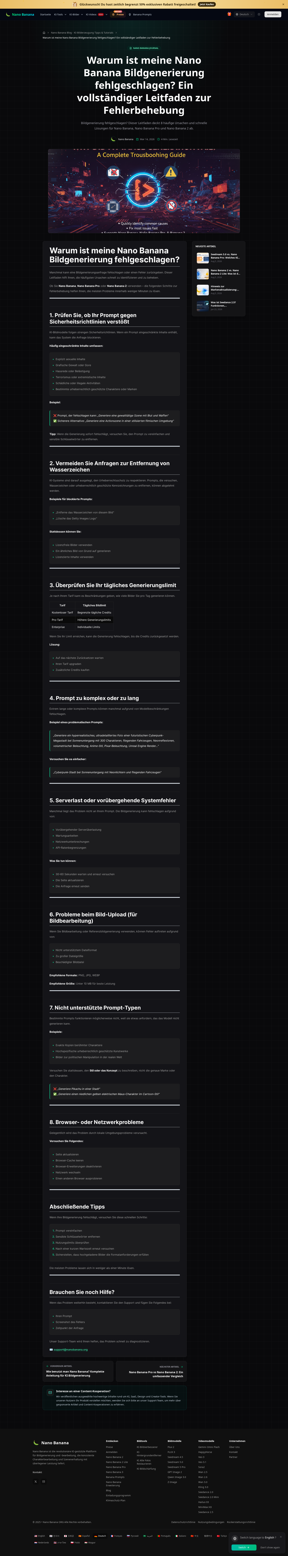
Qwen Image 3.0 (177, 1477)
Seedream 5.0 (175, 1462)
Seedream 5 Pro (176, 1467)
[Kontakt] (44, 1482)
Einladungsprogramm (118, 1495)
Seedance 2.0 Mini (208, 1497)
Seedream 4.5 (175, 1457)
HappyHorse (205, 1452)
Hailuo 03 (203, 1502)
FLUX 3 (171, 1452)
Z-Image (172, 1482)
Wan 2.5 (202, 1472)
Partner (233, 1457)
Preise (119, 13)
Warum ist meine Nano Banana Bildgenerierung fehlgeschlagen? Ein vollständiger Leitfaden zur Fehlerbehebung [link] (106, 37)
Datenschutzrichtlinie (183, 1522)
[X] (36, 1482)
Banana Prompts (142, 14)
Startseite (45, 14)
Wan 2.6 (202, 1477)
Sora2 (201, 1467)
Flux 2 (171, 1447)
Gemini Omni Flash (209, 1447)
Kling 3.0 (203, 1487)
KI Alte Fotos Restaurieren (144, 1462)
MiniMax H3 (205, 1507)
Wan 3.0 (202, 1482)
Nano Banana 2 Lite (117, 1462)
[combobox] (244, 14)
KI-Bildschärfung (146, 1468)
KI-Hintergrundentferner (149, 1453)
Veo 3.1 (202, 1462)
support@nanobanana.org (71, 1349)
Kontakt (37, 1472)
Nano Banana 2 (114, 1457)
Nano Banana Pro (116, 1467)
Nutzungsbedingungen (211, 1522)
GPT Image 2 (175, 1472)
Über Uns (234, 1447)
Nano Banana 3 (114, 1472)
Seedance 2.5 (205, 1512)
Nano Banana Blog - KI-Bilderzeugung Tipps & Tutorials (82, 32)
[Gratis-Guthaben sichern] (229, 14)
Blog (108, 1490)
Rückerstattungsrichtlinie (241, 1522)
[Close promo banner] (283, 4)
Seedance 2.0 (205, 1492)
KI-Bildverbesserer (147, 1447)
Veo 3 (201, 1457)
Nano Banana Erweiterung (113, 1483)
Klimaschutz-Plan (115, 1500)
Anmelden (273, 14)
